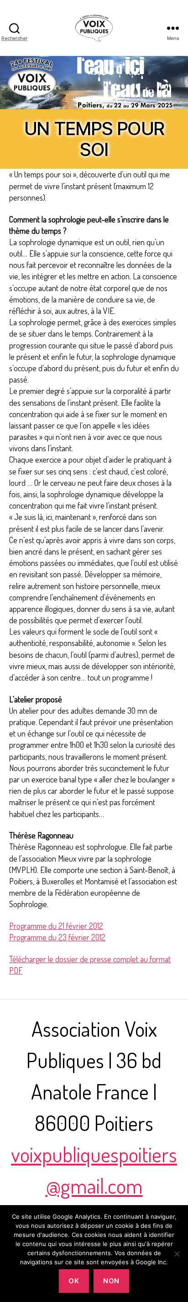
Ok (73, 1281)
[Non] (176, 1253)
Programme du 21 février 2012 (56, 926)
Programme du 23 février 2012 (57, 937)
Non (111, 1281)
